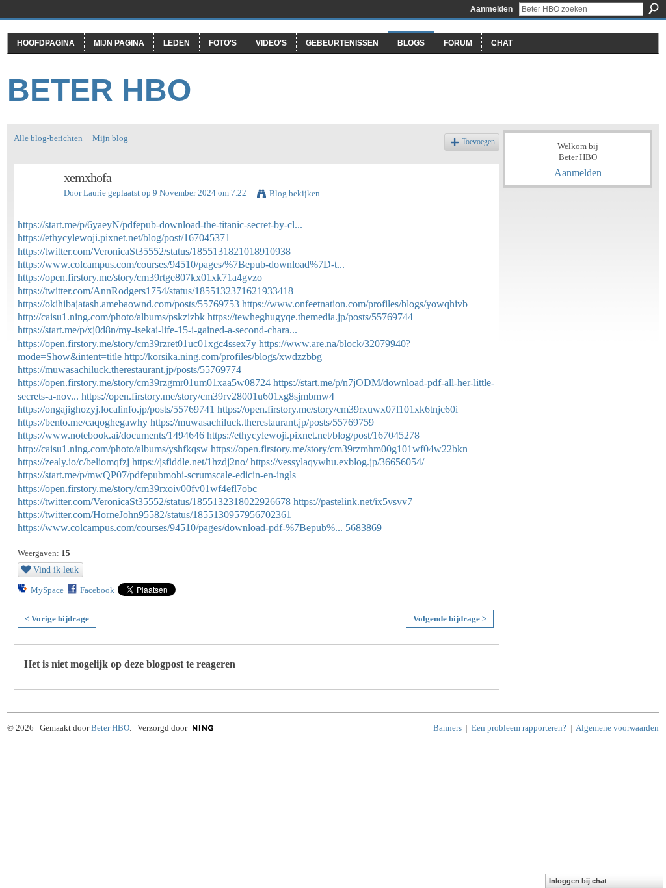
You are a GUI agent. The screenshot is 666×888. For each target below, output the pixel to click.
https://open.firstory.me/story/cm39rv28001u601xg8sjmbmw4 (207, 396)
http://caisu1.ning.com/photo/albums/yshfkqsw (113, 448)
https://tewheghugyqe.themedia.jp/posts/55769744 (310, 316)
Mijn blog (110, 138)
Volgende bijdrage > (449, 618)
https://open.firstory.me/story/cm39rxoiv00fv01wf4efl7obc (137, 488)
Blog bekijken (294, 193)
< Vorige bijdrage (57, 618)
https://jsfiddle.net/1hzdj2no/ (190, 461)
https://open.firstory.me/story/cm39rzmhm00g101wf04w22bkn (339, 448)
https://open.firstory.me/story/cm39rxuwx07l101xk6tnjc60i (337, 409)
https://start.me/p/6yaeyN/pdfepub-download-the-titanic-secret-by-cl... (160, 224)
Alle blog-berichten (48, 138)
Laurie (94, 193)
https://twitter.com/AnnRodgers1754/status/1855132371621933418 (155, 290)
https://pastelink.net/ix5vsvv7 (352, 501)
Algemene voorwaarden (617, 728)
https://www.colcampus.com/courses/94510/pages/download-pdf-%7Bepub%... (180, 527)
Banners (447, 728)
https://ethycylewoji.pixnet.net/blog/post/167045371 (124, 237)
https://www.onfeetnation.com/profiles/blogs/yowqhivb (355, 303)
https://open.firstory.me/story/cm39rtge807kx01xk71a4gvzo (140, 277)
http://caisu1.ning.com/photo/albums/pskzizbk (111, 316)
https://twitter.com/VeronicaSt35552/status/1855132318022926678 (154, 501)
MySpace (47, 590)
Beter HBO (99, 90)
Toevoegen (478, 142)
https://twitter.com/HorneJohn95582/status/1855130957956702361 (154, 514)
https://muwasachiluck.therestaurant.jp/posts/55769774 (129, 369)
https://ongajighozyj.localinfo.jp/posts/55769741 (116, 409)
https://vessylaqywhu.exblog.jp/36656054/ (337, 461)
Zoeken (653, 8)
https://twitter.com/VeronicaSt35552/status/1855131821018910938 (154, 251)
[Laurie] (35, 206)
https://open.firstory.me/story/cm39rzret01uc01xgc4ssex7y (137, 343)
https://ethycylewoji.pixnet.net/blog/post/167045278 (313, 435)
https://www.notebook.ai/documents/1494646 (111, 435)
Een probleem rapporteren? (519, 728)
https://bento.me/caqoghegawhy (83, 422)
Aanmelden (491, 9)
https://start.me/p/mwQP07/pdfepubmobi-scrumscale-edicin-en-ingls (157, 474)
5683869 (363, 527)
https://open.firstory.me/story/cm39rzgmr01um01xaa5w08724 (144, 382)
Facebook (97, 590)
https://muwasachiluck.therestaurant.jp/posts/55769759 (262, 422)
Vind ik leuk (56, 569)
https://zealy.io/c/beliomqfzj (73, 461)
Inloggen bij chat (578, 881)
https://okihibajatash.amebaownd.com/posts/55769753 (128, 303)
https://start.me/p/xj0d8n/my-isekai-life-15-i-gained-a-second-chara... (157, 329)
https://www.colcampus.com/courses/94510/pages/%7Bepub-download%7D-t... (181, 264)
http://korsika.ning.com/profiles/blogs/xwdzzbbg (223, 356)
